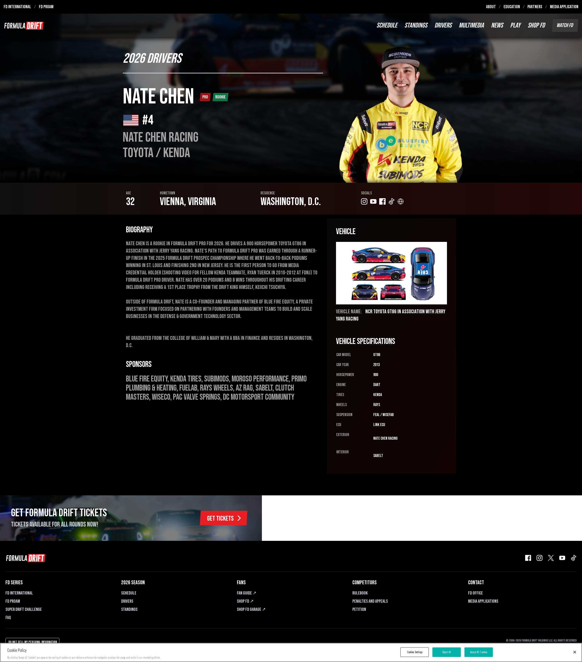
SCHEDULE (386, 25)
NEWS (497, 25)
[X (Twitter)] (551, 558)
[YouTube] (562, 558)
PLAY (515, 25)
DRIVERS (443, 25)
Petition (359, 609)
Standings (129, 609)
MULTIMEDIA (471, 25)
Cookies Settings (414, 652)
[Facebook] (528, 558)
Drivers (127, 601)
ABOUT (491, 7)
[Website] (400, 201)
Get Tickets (220, 518)
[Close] (575, 652)
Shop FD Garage (251, 609)
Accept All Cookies (478, 652)
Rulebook (360, 593)
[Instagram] (539, 558)
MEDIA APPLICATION (564, 7)
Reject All (446, 652)
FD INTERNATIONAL (17, 7)
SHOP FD (536, 25)
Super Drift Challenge (23, 609)
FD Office (475, 593)
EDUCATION (512, 7)
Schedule (128, 593)
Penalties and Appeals (370, 601)
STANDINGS (415, 25)
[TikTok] (574, 558)
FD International (19, 593)
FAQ (8, 617)
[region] (291, 652)
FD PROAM (46, 7)
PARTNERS (534, 7)
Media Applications (483, 601)
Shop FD (245, 601)
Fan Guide (246, 593)
